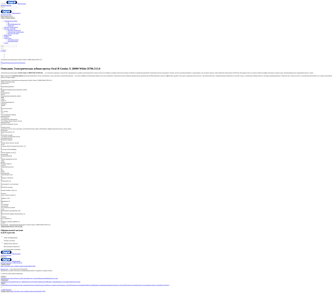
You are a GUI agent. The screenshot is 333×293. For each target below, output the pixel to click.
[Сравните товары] (5, 49)
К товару (3, 51)
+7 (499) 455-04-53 (16, 262)
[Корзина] (2, 49)
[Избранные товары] (4, 49)
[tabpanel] (166, 72)
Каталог (3, 3)
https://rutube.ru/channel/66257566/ (25, 266)
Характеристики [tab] (11, 63)
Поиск (3, 18)
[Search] (2, 9)
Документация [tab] (20, 63)
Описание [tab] (4, 63)
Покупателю (4, 280)
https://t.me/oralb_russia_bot (8, 266)
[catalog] (1, 49)
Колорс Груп (4, 269)
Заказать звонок (10, 18)
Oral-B (3, 283)
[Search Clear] (1, 9)
